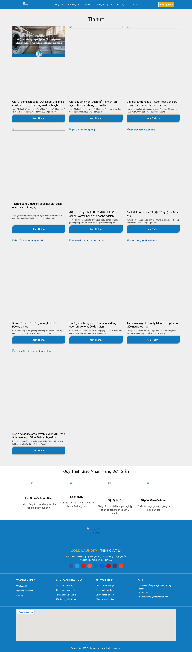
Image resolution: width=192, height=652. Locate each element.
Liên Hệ (120, 4)
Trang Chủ (58, 4)
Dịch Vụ (87, 4)
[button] (166, 4)
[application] (92, 4)
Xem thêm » (39, 118)
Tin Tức (131, 4)
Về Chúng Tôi (73, 4)
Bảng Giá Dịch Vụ (105, 4)
